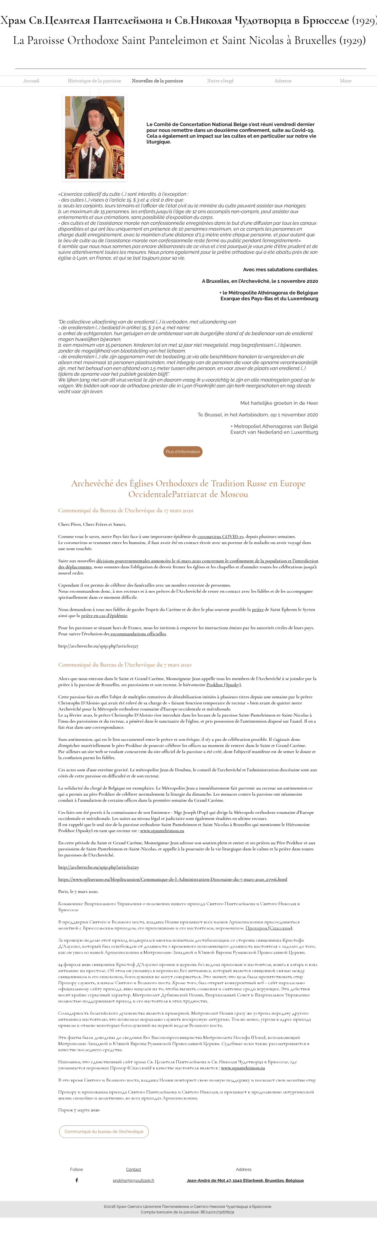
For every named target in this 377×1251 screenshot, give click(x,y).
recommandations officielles (138, 634)
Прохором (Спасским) (269, 928)
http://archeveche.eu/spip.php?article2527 (98, 646)
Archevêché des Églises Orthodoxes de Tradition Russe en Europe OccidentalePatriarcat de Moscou (188, 489)
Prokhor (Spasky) (223, 684)
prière (258, 609)
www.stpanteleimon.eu (162, 830)
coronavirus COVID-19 (220, 536)
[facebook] (76, 1180)
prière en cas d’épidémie (104, 615)
